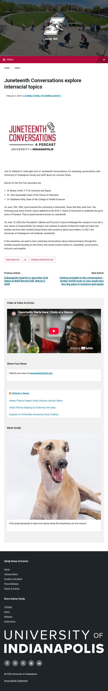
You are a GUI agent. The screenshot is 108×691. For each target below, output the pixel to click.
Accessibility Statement (16, 680)
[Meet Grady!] (54, 477)
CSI (25, 260)
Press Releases (11, 583)
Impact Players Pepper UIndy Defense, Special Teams (36, 400)
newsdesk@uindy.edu (41, 373)
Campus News (11, 574)
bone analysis (12, 260)
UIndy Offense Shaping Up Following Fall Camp (32, 407)
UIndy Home (9, 621)
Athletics (8, 616)
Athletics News (20, 393)
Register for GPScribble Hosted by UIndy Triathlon (33, 414)
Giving (7, 612)
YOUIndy (8, 607)
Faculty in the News (13, 579)
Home (7, 68)
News (17, 68)
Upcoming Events (51, 96)
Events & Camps (12, 588)
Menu (10, 59)
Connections (32, 96)
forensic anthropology (42, 260)
